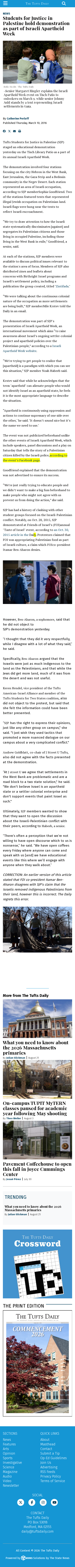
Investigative (12, 1463)
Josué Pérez (13, 1179)
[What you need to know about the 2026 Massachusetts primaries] (37, 1018)
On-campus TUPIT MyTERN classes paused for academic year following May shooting (35, 1108)
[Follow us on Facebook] (32, 1502)
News (6, 13)
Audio (7, 1476)
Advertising (48, 1467)
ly (35, 535)
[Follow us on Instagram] (43, 1502)
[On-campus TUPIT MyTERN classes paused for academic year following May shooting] (37, 1079)
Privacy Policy (50, 1476)
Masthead (47, 1444)
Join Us (45, 1463)
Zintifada (62, 286)
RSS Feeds (47, 1472)
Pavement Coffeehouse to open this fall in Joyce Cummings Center (37, 1169)
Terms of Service (52, 1481)
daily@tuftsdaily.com (38, 1531)
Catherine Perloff (18, 118)
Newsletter (11, 1485)
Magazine (10, 1472)
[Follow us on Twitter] (20, 1502)
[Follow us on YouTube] (54, 1502)
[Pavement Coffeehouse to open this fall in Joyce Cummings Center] (37, 1140)
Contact (46, 1449)
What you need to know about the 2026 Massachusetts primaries (35, 1047)
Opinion (9, 1453)
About (44, 1440)
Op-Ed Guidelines (53, 1458)
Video (7, 1481)
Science (8, 1467)
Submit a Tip (50, 1453)
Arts (6, 1449)
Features (9, 1444)
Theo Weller (13, 1118)
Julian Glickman (15, 1057)
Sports (7, 1458)
